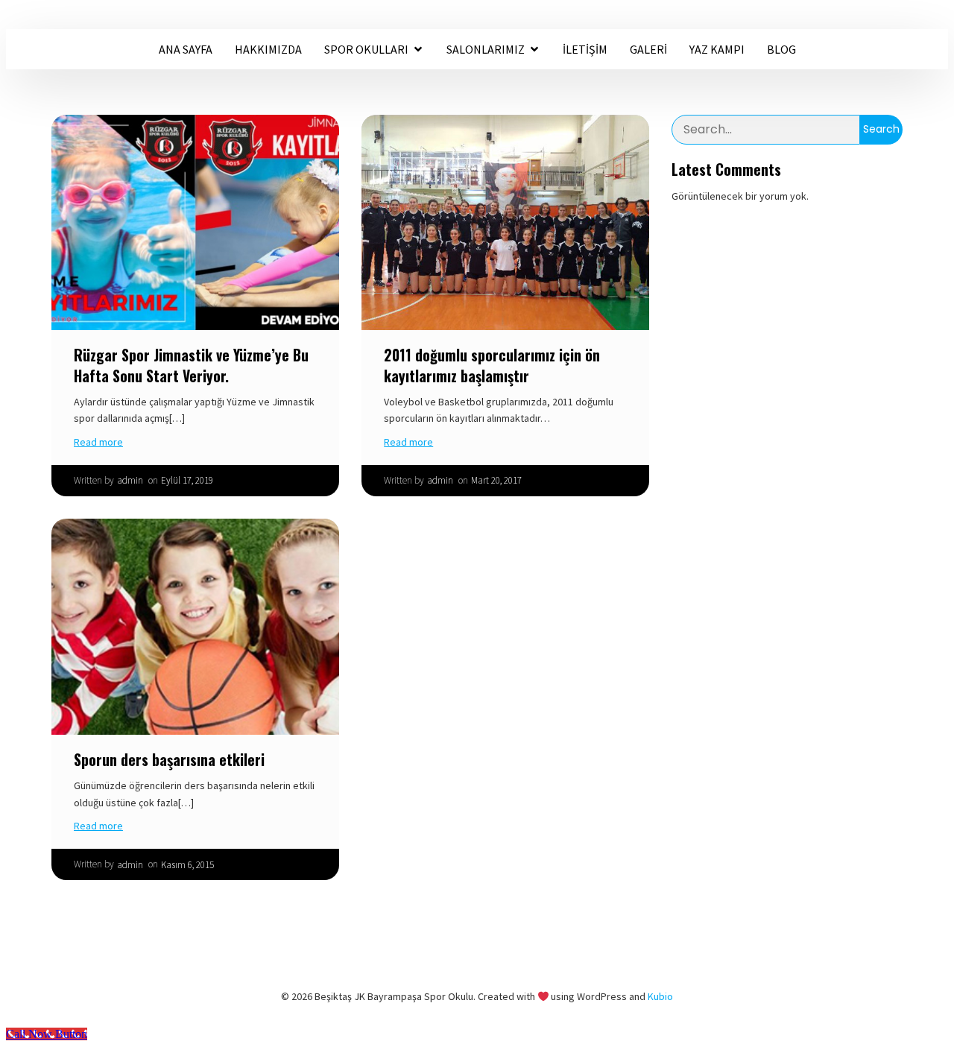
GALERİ (648, 49)
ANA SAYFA (185, 49)
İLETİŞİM (585, 49)
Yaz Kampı (717, 49)
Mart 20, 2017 (496, 480)
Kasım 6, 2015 (187, 864)
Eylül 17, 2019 (187, 480)
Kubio (660, 996)
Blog (781, 49)
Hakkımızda (268, 49)
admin (130, 480)
